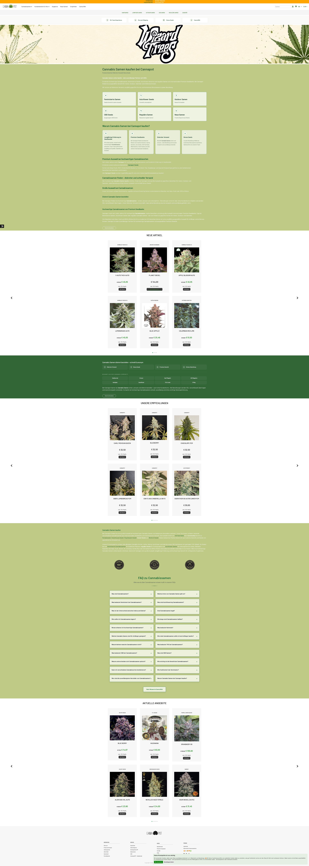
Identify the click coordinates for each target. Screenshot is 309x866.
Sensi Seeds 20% (159, 2)
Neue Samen (64, 6)
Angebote (55, 6)
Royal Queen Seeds (130, 538)
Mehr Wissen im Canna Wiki (154, 689)
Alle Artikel (106, 851)
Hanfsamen (125, 12)
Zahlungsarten (107, 849)
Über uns (106, 845)
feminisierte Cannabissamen (116, 546)
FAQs (158, 852)
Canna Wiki (82, 6)
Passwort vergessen (161, 848)
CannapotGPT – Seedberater (136, 856)
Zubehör (184, 12)
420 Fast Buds (179, 535)
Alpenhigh (185, 846)
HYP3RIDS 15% (149, 1)
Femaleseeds (106, 538)
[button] (152, 352)
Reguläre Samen (173, 12)
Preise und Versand (108, 847)
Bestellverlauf (160, 846)
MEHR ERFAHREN (109, 228)
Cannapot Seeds (133, 165)
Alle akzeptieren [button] (158, 862)
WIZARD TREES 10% (160, 1)
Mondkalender (107, 856)
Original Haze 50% (148, 2)
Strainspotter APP (134, 849)
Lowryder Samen (137, 12)
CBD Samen (162, 12)
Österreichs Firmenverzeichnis (189, 848)
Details (122, 289)
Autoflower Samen (171, 546)
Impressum (106, 853)
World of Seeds (153, 538)
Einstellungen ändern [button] (169, 862)
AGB (131, 853)
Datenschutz (133, 851)
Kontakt (158, 850)
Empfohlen (73, 6)
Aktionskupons (133, 847)
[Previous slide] (11, 298)
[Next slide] (297, 298)
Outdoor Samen (150, 12)
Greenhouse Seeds (118, 538)
